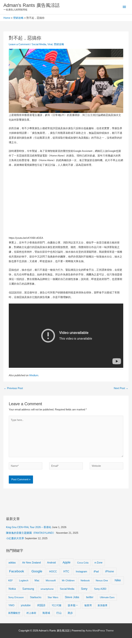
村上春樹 (31, 613)
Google (36, 571)
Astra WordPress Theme (100, 630)
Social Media (39, 44)
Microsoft (51, 580)
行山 (59, 613)
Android (51, 562)
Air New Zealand (31, 562)
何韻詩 (41, 605)
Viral (49, 44)
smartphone (47, 588)
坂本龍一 (73, 605)
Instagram (81, 571)
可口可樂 (56, 605)
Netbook (85, 580)
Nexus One (102, 580)
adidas (12, 562)
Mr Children (68, 580)
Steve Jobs (72, 597)
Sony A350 (100, 588)
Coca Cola (83, 562)
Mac (37, 580)
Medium (33, 375)
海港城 (46, 613)
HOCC (53, 571)
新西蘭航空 (14, 613)
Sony (84, 588)
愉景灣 (88, 605)
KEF (10, 580)
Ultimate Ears (107, 597)
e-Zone (98, 562)
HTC (66, 571)
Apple (66, 562)
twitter (89, 597)
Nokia (12, 588)
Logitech (23, 580)
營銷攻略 (59, 44)
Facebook (16, 571)
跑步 (70, 613)
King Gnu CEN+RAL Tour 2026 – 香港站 (28, 527)
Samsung (28, 588)
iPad (96, 571)
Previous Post (13, 388)
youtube (26, 605)
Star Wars (53, 597)
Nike (118, 580)
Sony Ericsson (16, 597)
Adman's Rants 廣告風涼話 (31, 5)
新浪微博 (102, 605)
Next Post (121, 388)
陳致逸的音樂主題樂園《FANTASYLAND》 (30, 532)
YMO (11, 605)
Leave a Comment (19, 44)
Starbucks (35, 597)
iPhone (109, 571)
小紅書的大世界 (15, 538)
